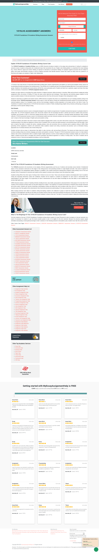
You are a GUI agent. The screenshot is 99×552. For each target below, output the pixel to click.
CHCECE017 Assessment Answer (23, 231)
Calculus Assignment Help (21, 309)
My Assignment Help (20, 290)
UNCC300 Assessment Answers (49, 223)
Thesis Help (18, 354)
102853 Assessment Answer (22, 256)
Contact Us (53, 533)
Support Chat (87, 545)
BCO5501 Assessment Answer (22, 249)
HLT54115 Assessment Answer (22, 269)
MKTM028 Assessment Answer (22, 240)
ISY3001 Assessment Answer (22, 261)
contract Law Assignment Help (22, 318)
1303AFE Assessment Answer (22, 250)
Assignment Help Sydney (21, 325)
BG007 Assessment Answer (21, 268)
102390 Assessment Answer (22, 254)
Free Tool (14, 533)
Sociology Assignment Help (21, 313)
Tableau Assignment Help (21, 314)
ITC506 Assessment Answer (22, 242)
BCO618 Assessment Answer (22, 271)
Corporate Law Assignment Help (23, 320)
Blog (43, 4)
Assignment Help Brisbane (21, 321)
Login (84, 4)
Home (14, 60)
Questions (18, 533)
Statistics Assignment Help (21, 302)
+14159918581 (73, 540)
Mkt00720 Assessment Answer (22, 266)
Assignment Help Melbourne (22, 323)
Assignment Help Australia (21, 289)
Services (35, 4)
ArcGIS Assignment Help (21, 316)
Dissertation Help (19, 356)
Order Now (65, 1)
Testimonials (53, 530)
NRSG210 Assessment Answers (32, 223)
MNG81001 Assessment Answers (67, 223)
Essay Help (17, 346)
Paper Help (18, 353)
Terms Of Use (63, 532)
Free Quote (69, 4)
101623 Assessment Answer (22, 257)
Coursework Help (19, 358)
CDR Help (17, 360)
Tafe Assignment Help (20, 311)
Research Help (18, 349)
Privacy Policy (57, 532)
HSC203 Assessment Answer (22, 264)
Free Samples (51, 4)
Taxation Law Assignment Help (22, 299)
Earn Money (61, 4)
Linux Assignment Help (20, 306)
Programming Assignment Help (22, 301)
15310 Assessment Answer (21, 262)
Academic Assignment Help (21, 292)
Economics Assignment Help (22, 295)
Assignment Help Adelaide (21, 330)
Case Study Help (32, 532)
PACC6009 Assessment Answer (22, 245)
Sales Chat (87, 542)
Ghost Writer (18, 351)
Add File (62, 37)
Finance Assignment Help (21, 294)
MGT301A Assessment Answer (22, 247)
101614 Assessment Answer (22, 235)
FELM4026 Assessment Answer (22, 243)
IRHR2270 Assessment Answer (22, 252)
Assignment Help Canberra (21, 327)
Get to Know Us (54, 529)
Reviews (60, 530)
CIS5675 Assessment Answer (22, 273)
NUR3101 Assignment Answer (22, 233)
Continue (72, 48)
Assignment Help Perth (20, 328)
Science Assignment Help (21, 304)
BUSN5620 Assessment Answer (22, 259)
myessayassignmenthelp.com (27, 544)
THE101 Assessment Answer (22, 238)
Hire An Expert (78, 207)
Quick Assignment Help (20, 297)
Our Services (15, 529)
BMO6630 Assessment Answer (22, 236)
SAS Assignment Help (20, 308)
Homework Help (19, 348)
